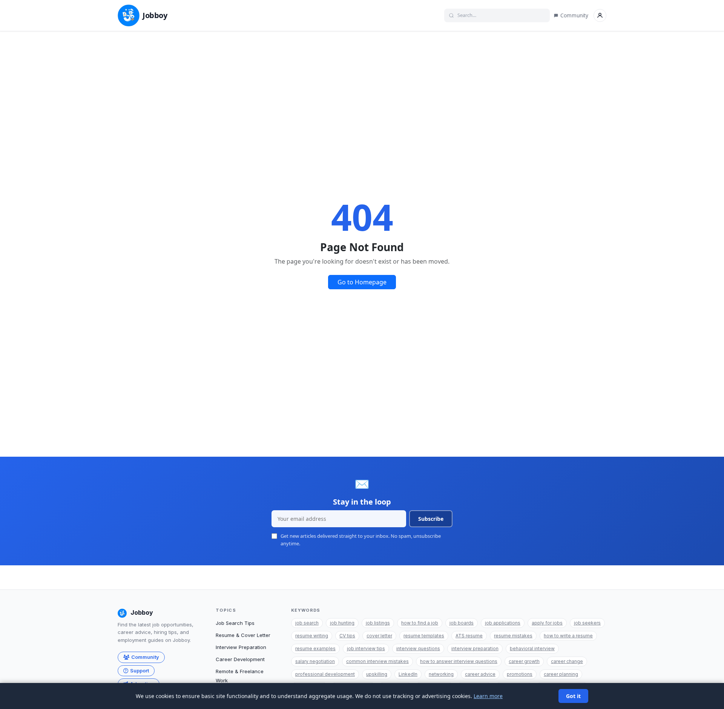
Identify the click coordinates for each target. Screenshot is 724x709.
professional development (325, 674)
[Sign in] (600, 15)
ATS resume (469, 635)
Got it (573, 696)
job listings (378, 623)
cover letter (379, 635)
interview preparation (475, 648)
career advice (480, 674)
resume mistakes (513, 635)
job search (307, 623)
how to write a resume (568, 635)
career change (567, 661)
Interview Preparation (241, 647)
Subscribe (430, 518)
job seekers (587, 623)
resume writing (311, 635)
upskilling (376, 674)
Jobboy (155, 15)
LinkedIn (408, 674)
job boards (461, 623)
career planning (561, 674)
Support (139, 671)
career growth (524, 661)
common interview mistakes (377, 661)
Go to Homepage (362, 282)
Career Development (240, 659)
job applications (502, 623)
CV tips (347, 635)
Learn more (488, 696)
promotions (519, 674)
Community (574, 15)
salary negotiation (315, 661)
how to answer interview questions (458, 661)
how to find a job (419, 623)
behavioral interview (532, 648)
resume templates (423, 635)
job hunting (342, 623)
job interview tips (366, 648)
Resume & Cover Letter (243, 635)
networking (441, 674)
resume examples (315, 648)
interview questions (418, 648)
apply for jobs (547, 623)
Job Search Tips (235, 623)
